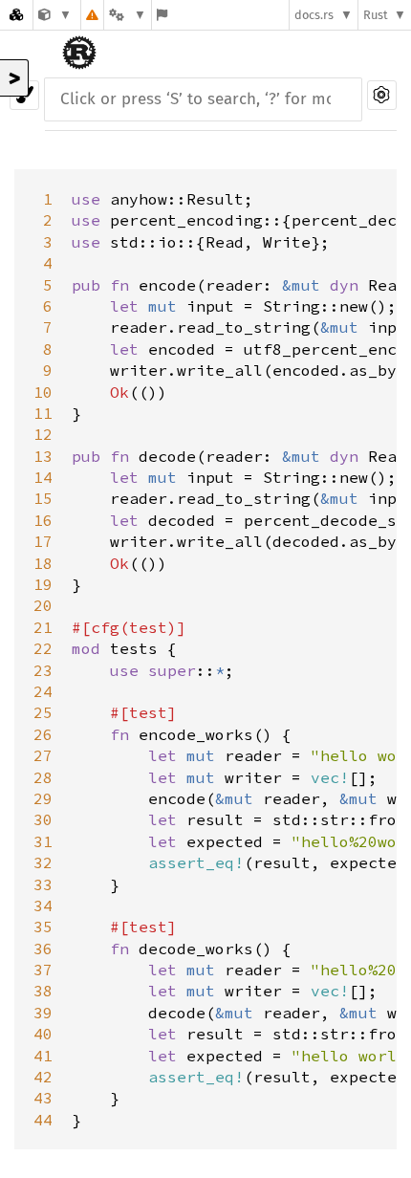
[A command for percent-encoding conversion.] (54, 15)
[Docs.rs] (16, 15)
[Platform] (127, 15)
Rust (375, 15)
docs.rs (314, 15)
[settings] (382, 95)
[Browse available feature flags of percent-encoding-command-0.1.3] (162, 15)
